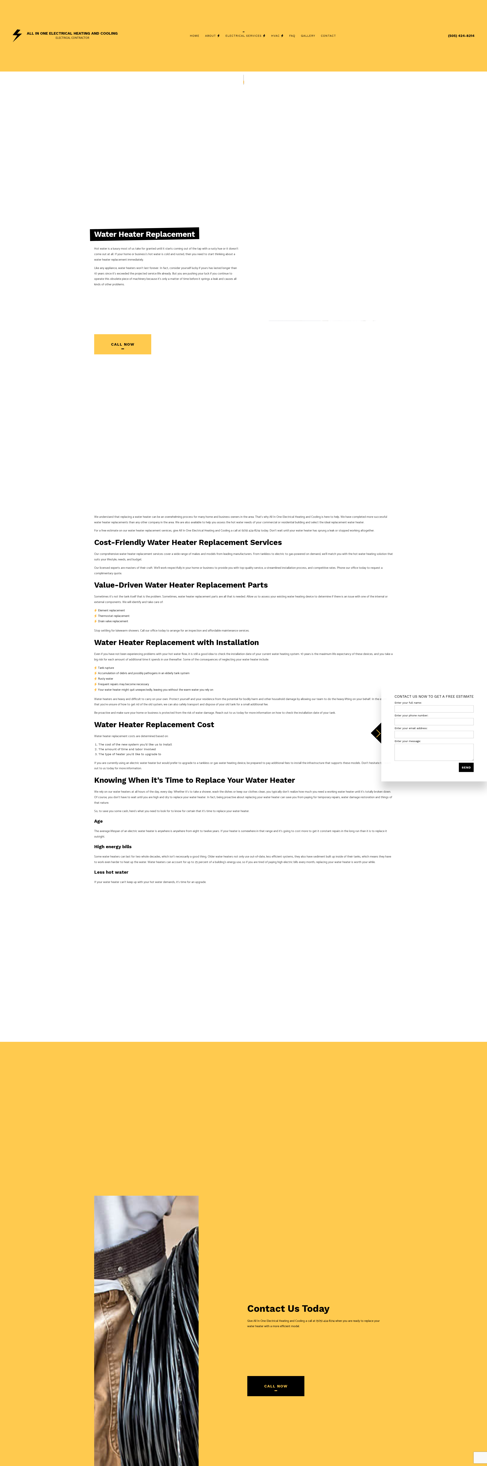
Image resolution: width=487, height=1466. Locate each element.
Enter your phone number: (411, 715)
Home (194, 35)
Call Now (122, 344)
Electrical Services (243, 35)
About (210, 35)
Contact (328, 35)
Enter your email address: (411, 728)
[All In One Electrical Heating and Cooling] (17, 35)
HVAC (275, 35)
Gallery (308, 35)
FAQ (292, 35)
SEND (466, 767)
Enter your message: (408, 740)
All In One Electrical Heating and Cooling (72, 33)
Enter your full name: (408, 702)
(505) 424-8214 (461, 36)
